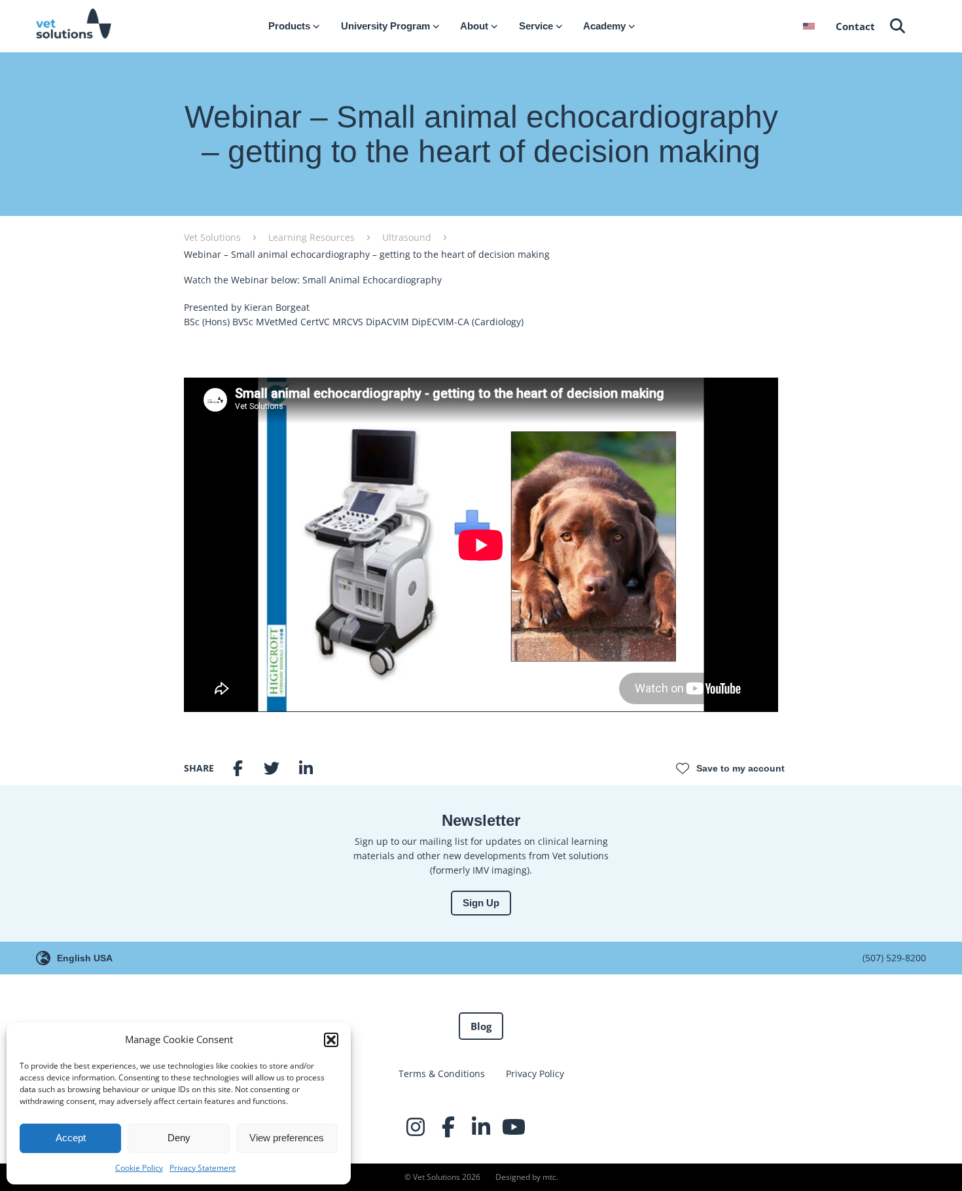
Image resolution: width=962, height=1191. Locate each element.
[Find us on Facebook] (448, 1127)
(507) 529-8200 (894, 957)
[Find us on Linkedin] (481, 1127)
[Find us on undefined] (546, 1127)
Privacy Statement (202, 1167)
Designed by (525, 1176)
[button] (331, 1039)
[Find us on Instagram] (415, 1127)
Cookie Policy (139, 1167)
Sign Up (481, 902)
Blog (481, 1026)
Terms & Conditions (442, 1073)
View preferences (286, 1137)
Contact (855, 26)
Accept (71, 1137)
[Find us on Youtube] (514, 1127)
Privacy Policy (535, 1073)
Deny (179, 1137)
